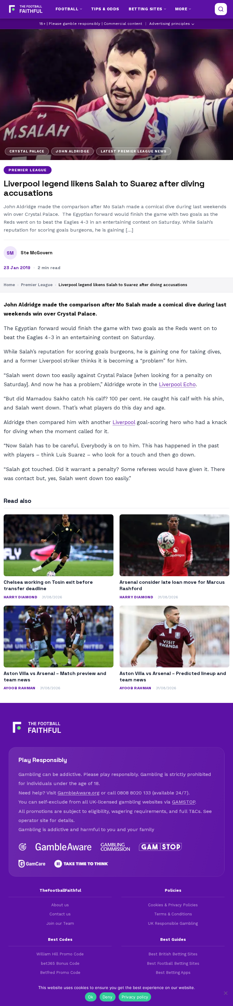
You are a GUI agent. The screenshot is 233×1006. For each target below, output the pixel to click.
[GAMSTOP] (160, 847)
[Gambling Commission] (115, 847)
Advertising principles (169, 24)
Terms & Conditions (173, 914)
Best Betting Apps (173, 972)
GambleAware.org (79, 793)
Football (67, 9)
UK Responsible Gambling (173, 923)
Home (9, 284)
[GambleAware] (63, 847)
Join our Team (60, 923)
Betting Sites (145, 9)
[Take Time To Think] (81, 864)
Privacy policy (135, 996)
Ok (90, 996)
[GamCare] (32, 864)
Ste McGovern (36, 253)
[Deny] (225, 993)
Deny (108, 996)
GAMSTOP (183, 802)
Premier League (27, 170)
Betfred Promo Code (60, 972)
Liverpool (124, 422)
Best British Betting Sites (173, 954)
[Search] (221, 9)
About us (60, 905)
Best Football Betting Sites (173, 963)
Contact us (60, 914)
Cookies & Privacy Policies (173, 905)
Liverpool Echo (177, 384)
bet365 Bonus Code (60, 963)
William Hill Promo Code (60, 954)
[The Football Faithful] (25, 9)
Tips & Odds (105, 9)
